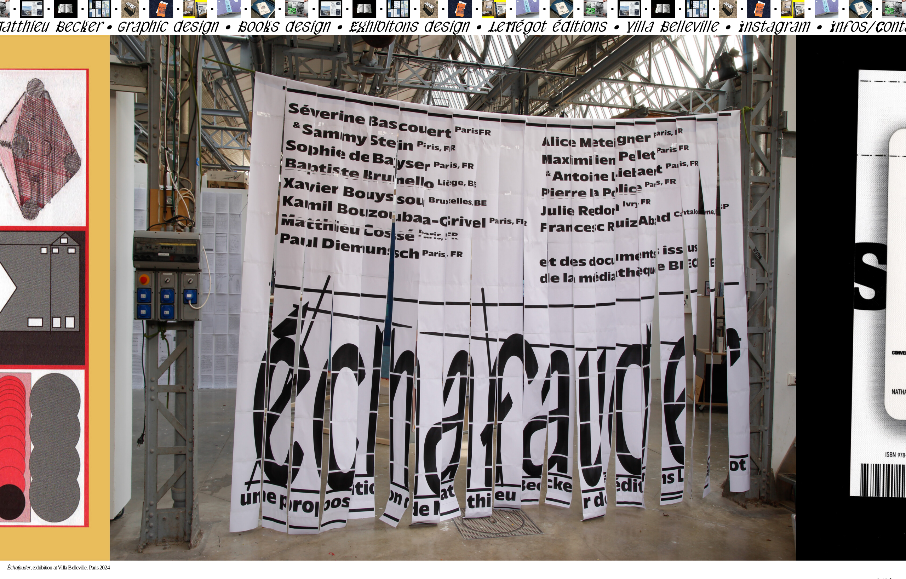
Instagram (685, 26)
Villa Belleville (583, 26)
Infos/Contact (789, 26)
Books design (195, 26)
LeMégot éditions (459, 26)
